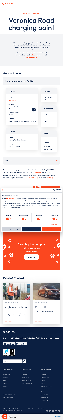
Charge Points (26, 13)
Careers (43, 383)
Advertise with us (26, 380)
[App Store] (9, 343)
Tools (4, 380)
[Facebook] (50, 411)
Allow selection (31, 229)
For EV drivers (8, 370)
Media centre (44, 389)
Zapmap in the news (46, 386)
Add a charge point (8, 397)
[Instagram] (47, 411)
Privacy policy (44, 397)
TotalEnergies (13, 100)
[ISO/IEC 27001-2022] (9, 352)
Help (4, 392)
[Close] (1, 416)
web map (50, 178)
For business (26, 370)
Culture (43, 380)
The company (46, 370)
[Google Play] (21, 343)
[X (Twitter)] (53, 411)
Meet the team (45, 377)
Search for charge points (9, 394)
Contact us (44, 392)
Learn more (31, 257)
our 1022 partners (11, 198)
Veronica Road (36, 13)
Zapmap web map (31, 57)
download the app (32, 178)
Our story (43, 374)
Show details (54, 224)
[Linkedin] (56, 411)
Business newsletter (27, 383)
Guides (5, 383)
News (4, 389)
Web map (5, 377)
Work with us (25, 377)
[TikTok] (59, 411)
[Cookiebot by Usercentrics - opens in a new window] (54, 190)
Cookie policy (44, 394)
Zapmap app (36, 55)
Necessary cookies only (11, 229)
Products (24, 374)
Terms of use (44, 400)
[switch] (24, 219)
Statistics (5, 386)
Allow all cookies (51, 229)
